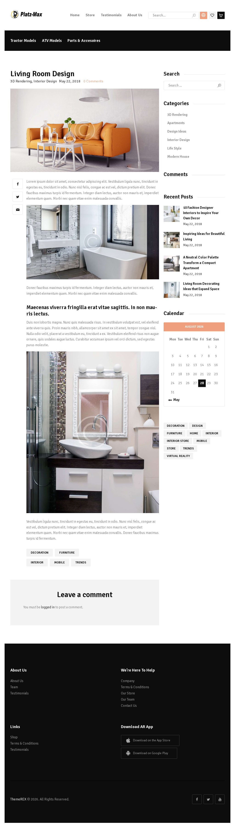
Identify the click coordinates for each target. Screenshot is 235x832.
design (197, 426)
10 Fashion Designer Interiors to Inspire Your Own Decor (201, 213)
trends (81, 562)
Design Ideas (176, 131)
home (194, 433)
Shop (14, 737)
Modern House (178, 157)
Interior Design (45, 81)
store (171, 448)
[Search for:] (194, 85)
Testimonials (19, 693)
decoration (39, 553)
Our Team (127, 699)
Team (14, 687)
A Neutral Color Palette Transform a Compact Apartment (201, 262)
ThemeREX (18, 799)
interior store (178, 441)
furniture (67, 553)
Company (127, 681)
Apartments (176, 123)
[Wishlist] (212, 15)
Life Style (174, 148)
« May (175, 400)
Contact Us (129, 706)
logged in (48, 607)
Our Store (128, 693)
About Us (16, 681)
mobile (59, 562)
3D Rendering (21, 81)
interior (37, 562)
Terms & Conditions (135, 687)
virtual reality (178, 456)
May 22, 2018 (192, 224)
